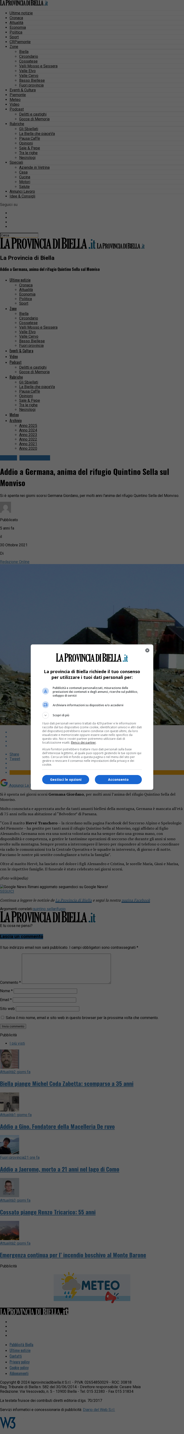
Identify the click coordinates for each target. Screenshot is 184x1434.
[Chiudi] (147, 650)
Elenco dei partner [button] (83, 742)
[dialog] (92, 717)
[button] (92, 715)
